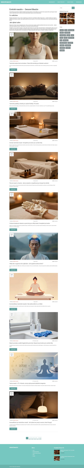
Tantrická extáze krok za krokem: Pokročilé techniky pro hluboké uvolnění (28, 63)
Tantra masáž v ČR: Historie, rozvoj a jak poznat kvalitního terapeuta (27, 383)
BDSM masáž (62, 47)
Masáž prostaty (61, 2)
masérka (65, 37)
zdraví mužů (68, 47)
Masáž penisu (70, 2)
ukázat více (13, 69)
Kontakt (34, 456)
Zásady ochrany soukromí (37, 453)
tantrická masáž (71, 30)
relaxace (61, 30)
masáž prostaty (71, 37)
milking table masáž (63, 42)
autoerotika (62, 45)
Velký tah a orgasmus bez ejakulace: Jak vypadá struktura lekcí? (26, 263)
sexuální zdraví (68, 45)
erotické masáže (62, 35)
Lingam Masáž (52, 2)
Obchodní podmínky (36, 451)
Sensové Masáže (6, 2)
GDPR (33, 454)
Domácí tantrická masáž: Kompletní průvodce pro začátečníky (25, 142)
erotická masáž (67, 32)
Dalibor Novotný (15, 61)
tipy (61, 40)
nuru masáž (62, 50)
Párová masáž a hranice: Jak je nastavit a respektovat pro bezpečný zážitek (29, 183)
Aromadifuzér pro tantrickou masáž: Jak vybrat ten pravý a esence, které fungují (30, 422)
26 (40, 438)
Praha (66, 30)
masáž (61, 37)
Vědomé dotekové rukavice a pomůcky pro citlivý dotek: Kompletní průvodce (29, 223)
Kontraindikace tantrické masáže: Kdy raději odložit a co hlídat (25, 304)
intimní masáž (70, 42)
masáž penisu (66, 40)
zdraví (72, 35)
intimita (68, 35)
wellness (61, 32)
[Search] (73, 8)
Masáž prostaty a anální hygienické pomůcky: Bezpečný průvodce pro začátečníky (31, 343)
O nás (33, 450)
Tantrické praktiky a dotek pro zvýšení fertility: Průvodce (24, 103)
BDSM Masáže (79, 2)
